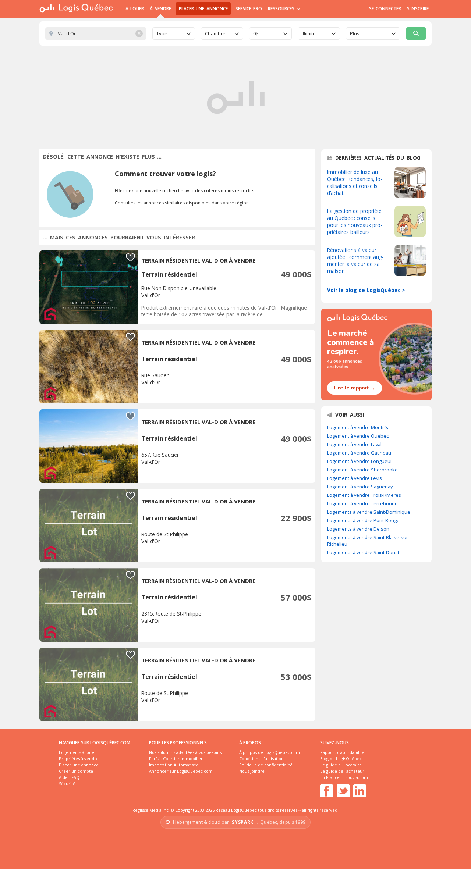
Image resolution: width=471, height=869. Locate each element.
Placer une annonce (203, 9)
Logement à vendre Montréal (359, 427)
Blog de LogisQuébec (341, 758)
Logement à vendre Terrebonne (362, 503)
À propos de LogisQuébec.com (269, 752)
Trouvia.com (355, 777)
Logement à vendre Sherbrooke (362, 469)
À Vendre (160, 9)
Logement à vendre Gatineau (359, 452)
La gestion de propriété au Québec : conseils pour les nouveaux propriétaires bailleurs (354, 221)
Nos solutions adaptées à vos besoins (185, 752)
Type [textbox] (161, 33)
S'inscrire (418, 9)
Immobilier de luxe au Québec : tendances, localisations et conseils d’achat (354, 182)
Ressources (282, 9)
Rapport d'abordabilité (342, 752)
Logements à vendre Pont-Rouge (363, 520)
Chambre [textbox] (215, 33)
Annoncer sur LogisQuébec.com (181, 771)
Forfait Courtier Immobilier (176, 758)
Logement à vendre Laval (354, 444)
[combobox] (173, 33)
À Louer (134, 9)
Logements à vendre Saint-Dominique (368, 512)
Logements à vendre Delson (358, 529)
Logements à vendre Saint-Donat (363, 552)
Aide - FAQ (69, 777)
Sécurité (67, 783)
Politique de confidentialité (266, 765)
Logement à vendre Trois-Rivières (364, 495)
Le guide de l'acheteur (342, 771)
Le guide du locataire (341, 765)
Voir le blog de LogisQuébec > (366, 289)
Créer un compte (76, 771)
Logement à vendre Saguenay (360, 486)
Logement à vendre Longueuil (360, 461)
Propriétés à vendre (79, 758)
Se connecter (385, 9)
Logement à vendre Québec (358, 435)
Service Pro (249, 9)
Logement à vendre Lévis (354, 478)
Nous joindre (252, 771)
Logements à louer (77, 752)
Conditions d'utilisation (261, 758)
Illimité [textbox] (309, 33)
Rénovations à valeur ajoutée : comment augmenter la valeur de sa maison (355, 260)
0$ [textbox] (256, 33)
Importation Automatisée (174, 765)
